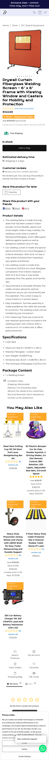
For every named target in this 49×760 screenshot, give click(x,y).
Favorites (34, 667)
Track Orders (15, 667)
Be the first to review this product (24, 706)
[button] (4, 12)
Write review (19, 109)
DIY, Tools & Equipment (32, 25)
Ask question (29, 109)
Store (15, 25)
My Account (34, 655)
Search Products (15, 656)
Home (6, 25)
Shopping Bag (15, 677)
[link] (24, 755)
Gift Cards (34, 677)
